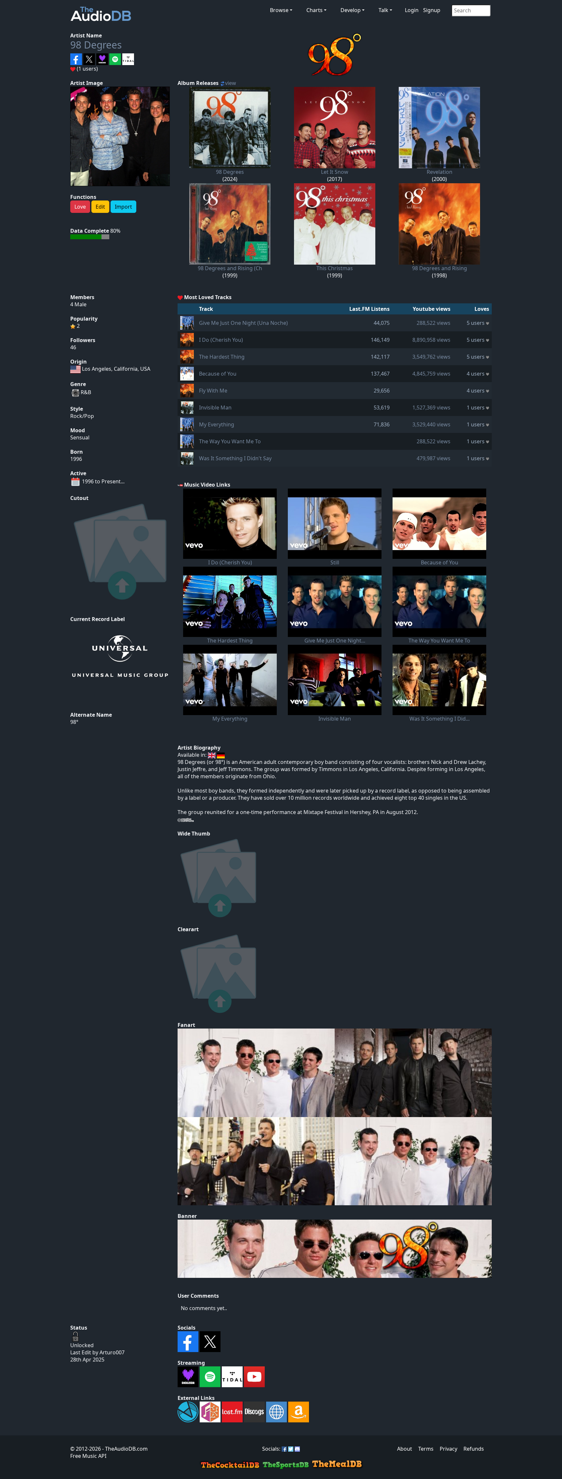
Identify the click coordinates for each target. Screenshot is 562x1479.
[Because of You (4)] (187, 373)
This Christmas (334, 268)
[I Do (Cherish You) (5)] (187, 339)
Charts (314, 10)
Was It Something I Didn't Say (235, 458)
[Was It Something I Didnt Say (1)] (187, 457)
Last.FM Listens (369, 308)
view (230, 83)
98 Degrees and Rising (439, 268)
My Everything (216, 424)
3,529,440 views (431, 424)
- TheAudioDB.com (124, 1448)
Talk (383, 10)
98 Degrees (96, 44)
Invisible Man (215, 407)
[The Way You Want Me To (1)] (187, 440)
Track (206, 308)
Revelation (439, 171)
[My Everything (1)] (187, 423)
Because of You (217, 373)
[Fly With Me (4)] (187, 390)
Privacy (448, 1448)
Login (412, 10)
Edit (100, 206)
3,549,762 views (431, 356)
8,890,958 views (431, 339)
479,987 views (433, 458)
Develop (351, 10)
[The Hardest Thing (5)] (187, 356)
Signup (431, 10)
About (404, 1448)
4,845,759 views (431, 373)
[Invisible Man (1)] (187, 406)
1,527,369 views (431, 407)
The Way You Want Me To (230, 441)
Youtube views (431, 308)
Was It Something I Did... (439, 718)
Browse (279, 10)
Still (334, 562)
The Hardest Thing (222, 356)
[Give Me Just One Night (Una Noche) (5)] (187, 322)
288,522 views (433, 322)
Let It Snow (334, 171)
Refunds (473, 1448)
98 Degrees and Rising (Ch (230, 268)
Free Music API (88, 1455)
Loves (482, 308)
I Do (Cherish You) (221, 339)
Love (80, 206)
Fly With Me (213, 390)
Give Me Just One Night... (334, 640)
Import (123, 206)
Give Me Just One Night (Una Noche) (243, 322)
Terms (426, 1448)
